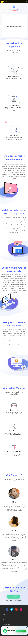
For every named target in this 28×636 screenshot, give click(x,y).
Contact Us (5, 617)
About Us (5, 614)
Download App (13, 596)
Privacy (4, 621)
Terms (4, 619)
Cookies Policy (6, 624)
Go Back (6, 15)
